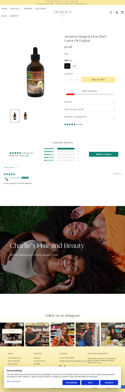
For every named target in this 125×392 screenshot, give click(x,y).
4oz (67, 66)
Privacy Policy (40, 361)
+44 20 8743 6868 (66, 358)
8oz (74, 66)
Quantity (68, 74)
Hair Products (14, 361)
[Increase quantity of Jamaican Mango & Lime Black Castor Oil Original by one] (76, 80)
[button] (70, 124)
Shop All (15, 8)
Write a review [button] (103, 154)
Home (4, 8)
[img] (9, 174)
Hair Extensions (14, 358)
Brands (28, 8)
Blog (4, 16)
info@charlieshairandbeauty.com (73, 361)
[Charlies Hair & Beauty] (62, 13)
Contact (14, 16)
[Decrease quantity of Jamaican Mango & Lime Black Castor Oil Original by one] (66, 80)
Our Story (40, 8)
